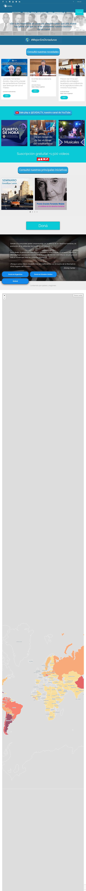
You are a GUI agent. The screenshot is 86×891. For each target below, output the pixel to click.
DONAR (80, 12)
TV (64, 12)
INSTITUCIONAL (16, 12)
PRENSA (50, 12)
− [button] (4, 298)
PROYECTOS (26, 12)
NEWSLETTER (70, 12)
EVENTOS (33, 12)
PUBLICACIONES (41, 12)
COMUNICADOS (58, 12)
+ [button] (4, 296)
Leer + (6, 95)
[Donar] (43, 257)
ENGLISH (79, 1)
